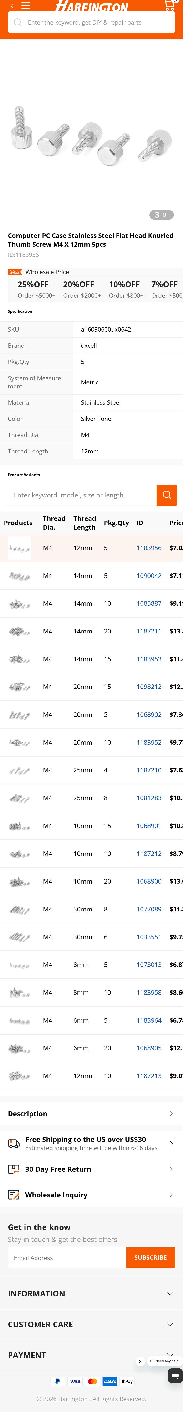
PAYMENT (27, 1355)
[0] (169, 9)
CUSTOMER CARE (40, 1324)
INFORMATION (36, 1293)
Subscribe (150, 1257)
